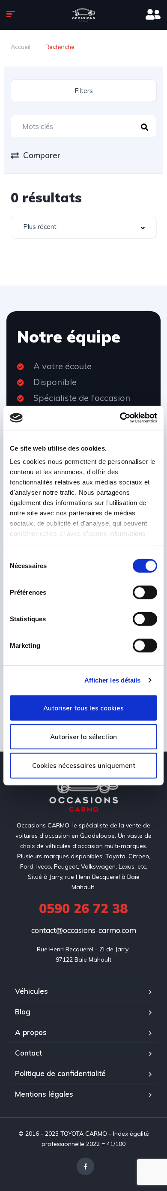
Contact (28, 1052)
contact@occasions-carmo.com (83, 930)
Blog (22, 1011)
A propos (31, 1032)
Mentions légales (44, 1093)
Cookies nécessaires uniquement (83, 765)
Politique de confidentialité (60, 1073)
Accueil (20, 47)
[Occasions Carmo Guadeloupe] (83, 15)
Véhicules (31, 991)
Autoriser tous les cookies (83, 708)
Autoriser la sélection (83, 736)
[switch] (145, 592)
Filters (84, 91)
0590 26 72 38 (83, 908)
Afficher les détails (112, 680)
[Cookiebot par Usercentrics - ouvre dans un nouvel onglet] (120, 418)
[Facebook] (85, 1166)
